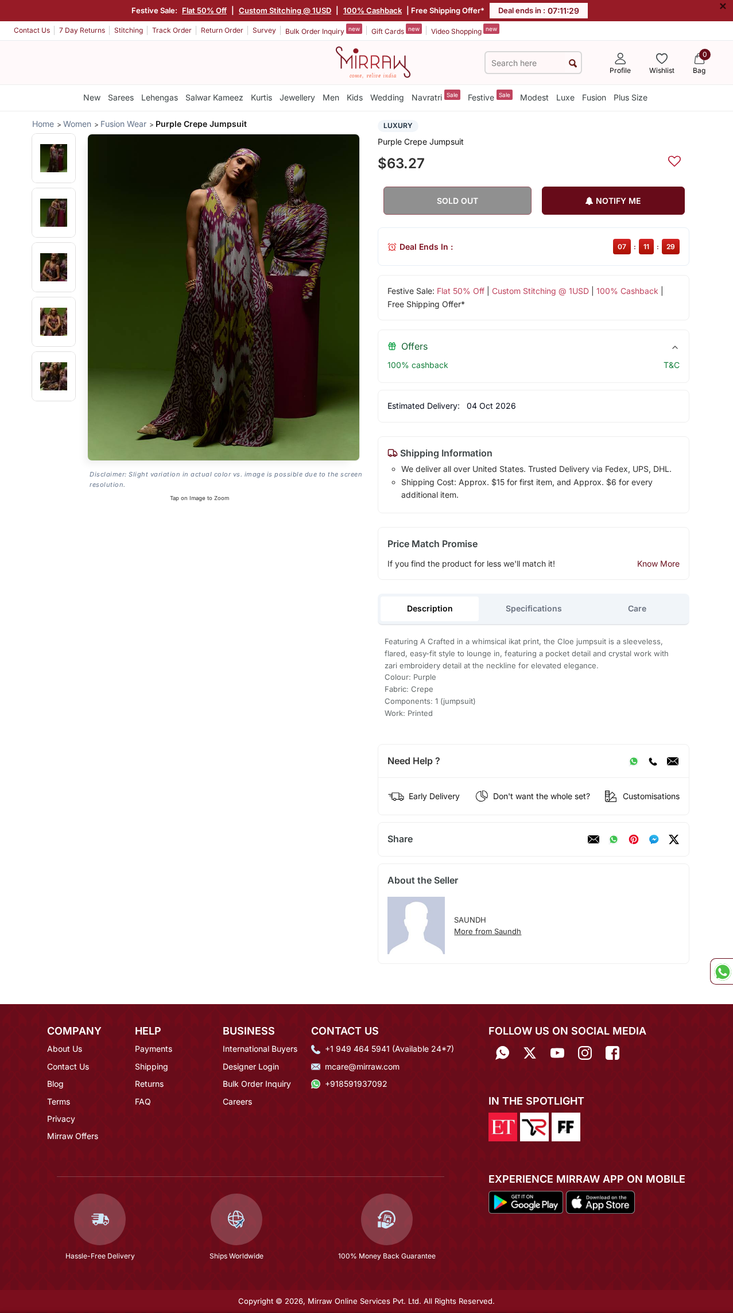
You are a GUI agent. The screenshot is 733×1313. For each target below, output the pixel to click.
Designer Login (251, 1066)
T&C (672, 365)
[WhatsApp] (633, 761)
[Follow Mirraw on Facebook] (612, 1053)
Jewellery (297, 97)
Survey (264, 30)
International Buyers (260, 1049)
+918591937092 (356, 1084)
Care (637, 608)
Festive (489, 96)
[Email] (673, 761)
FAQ (143, 1101)
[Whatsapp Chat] (721, 971)
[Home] (373, 61)
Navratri (435, 96)
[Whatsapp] (502, 1053)
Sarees (121, 97)
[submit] (573, 62)
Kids (355, 97)
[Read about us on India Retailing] (534, 1126)
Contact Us (32, 30)
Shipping (151, 1066)
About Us (64, 1049)
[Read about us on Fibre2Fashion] (566, 1126)
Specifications (534, 608)
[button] (53, 158)
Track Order (172, 30)
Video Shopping (464, 30)
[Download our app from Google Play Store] (526, 1201)
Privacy (61, 1119)
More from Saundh (487, 931)
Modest (534, 97)
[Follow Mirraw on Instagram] (585, 1053)
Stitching (128, 30)
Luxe (565, 97)
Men (331, 97)
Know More (658, 563)
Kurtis (261, 97)
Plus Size (630, 97)
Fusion (594, 97)
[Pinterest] (633, 839)
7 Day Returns (82, 30)
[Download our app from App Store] (600, 1201)
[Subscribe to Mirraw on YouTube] (557, 1053)
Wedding (387, 97)
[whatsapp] (613, 839)
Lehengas (159, 97)
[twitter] (674, 839)
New (91, 97)
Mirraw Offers (72, 1136)
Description (430, 608)
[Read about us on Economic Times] (502, 1126)
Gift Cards (395, 30)
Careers (237, 1101)
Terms (58, 1101)
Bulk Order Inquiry (322, 30)
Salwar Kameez (214, 97)
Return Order (222, 30)
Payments (153, 1049)
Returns (149, 1084)
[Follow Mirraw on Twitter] (529, 1053)
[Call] (652, 761)
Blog (55, 1084)
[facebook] (654, 839)
